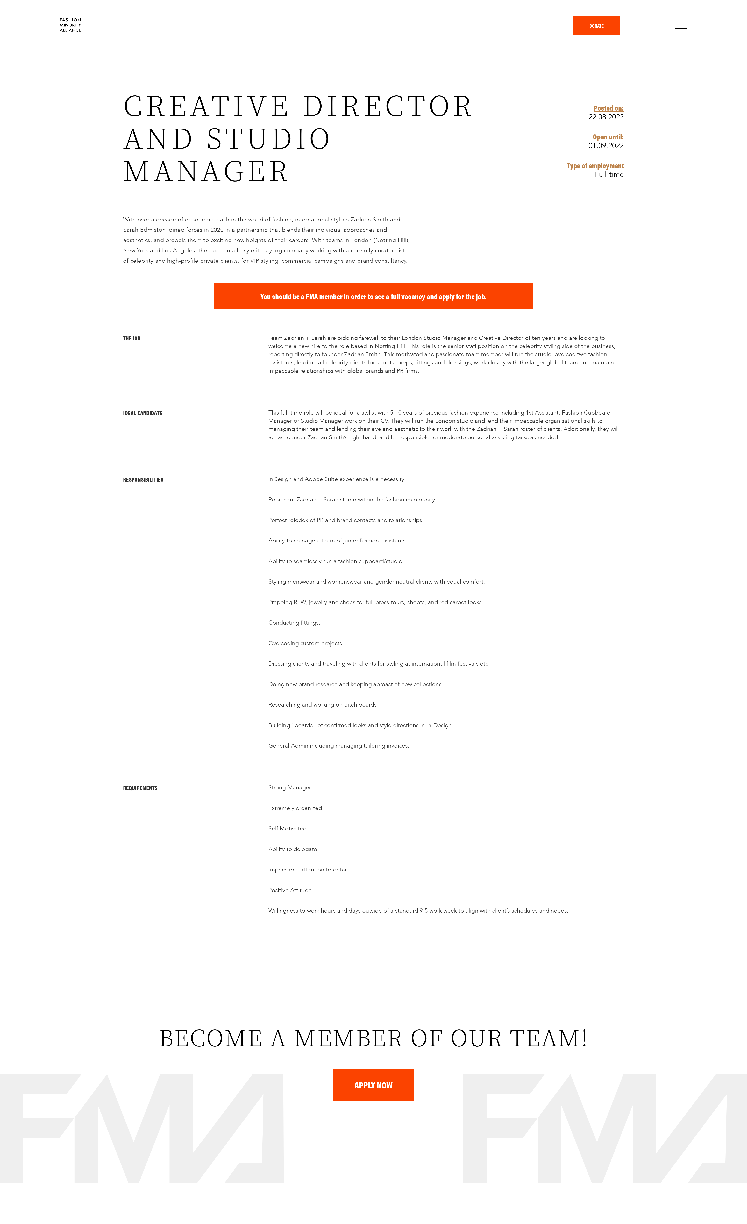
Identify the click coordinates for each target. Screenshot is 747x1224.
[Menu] (681, 25)
